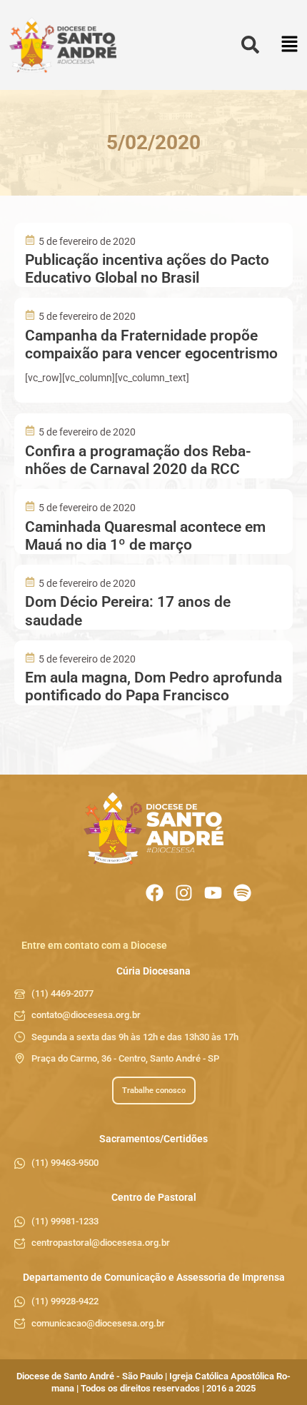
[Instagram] (184, 893)
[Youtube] (213, 893)
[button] (289, 45)
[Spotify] (242, 893)
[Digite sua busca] (250, 45)
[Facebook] (155, 893)
